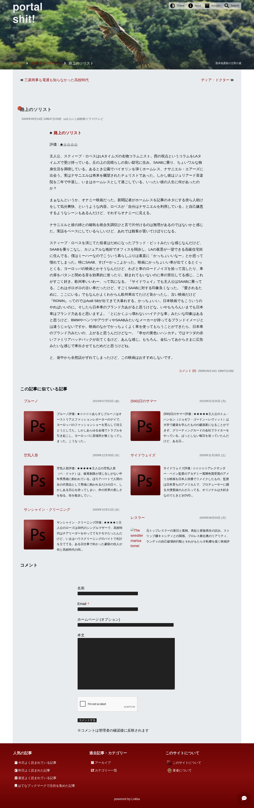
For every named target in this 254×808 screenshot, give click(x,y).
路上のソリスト (36, 109)
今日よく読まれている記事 (37, 762)
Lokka (135, 799)
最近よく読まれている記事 (37, 778)
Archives (215, 5)
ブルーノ (31, 401)
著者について (182, 770)
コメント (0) (187, 370)
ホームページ (88, 619)
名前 (81, 588)
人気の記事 (22, 753)
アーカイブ (103, 762)
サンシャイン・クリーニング (47, 510)
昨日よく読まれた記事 (34, 770)
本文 (81, 635)
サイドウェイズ (143, 455)
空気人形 (31, 455)
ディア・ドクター (215, 80)
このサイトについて (187, 762)
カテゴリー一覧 (106, 770)
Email (83, 604)
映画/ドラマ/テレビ (91, 118)
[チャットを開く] (244, 798)
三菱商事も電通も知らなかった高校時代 (56, 80)
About (198, 5)
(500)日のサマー (144, 401)
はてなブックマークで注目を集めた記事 (46, 785)
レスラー (138, 518)
